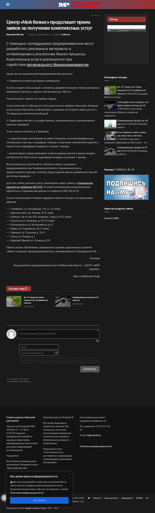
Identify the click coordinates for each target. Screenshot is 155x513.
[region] (39, 489)
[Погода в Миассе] (126, 27)
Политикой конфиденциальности (26, 493)
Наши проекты (111, 498)
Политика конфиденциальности (96, 446)
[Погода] (113, 30)
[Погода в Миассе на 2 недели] (137, 30)
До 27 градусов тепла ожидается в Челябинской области (36, 300)
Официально (127, 498)
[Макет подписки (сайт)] (126, 187)
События (66, 34)
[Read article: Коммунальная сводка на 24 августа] (62, 301)
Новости (97, 498)
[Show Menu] (7, 4)
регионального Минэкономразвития (58, 65)
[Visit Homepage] (79, 5)
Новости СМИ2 (111, 218)
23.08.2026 (29, 307)
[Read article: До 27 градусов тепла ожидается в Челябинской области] (13, 301)
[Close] (69, 474)
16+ (147, 498)
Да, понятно (39, 500)
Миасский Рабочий (14, 34)
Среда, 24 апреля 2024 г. (39, 34)
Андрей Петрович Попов (35, 508)
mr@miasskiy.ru (93, 435)
